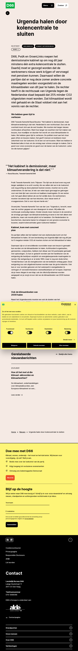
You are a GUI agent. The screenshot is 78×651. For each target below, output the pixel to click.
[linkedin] (11, 540)
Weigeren (14, 345)
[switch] (29, 332)
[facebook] (8, 540)
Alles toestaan (63, 345)
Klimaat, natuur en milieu (45, 46)
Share (15, 49)
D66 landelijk (28, 46)
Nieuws (22, 432)
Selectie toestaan (39, 345)
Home (13, 432)
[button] (49, 5)
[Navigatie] (69, 539)
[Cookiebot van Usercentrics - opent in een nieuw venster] (62, 304)
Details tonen (67, 339)
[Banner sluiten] (75, 304)
